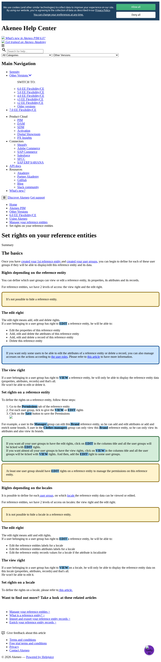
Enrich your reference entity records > (32, 622)
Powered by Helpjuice (40, 657)
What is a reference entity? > (27, 615)
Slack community (28, 187)
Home (13, 204)
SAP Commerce (27, 151)
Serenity (14, 72)
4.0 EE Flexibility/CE (30, 95)
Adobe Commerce (28, 148)
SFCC (21, 159)
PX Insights (24, 137)
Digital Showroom (28, 134)
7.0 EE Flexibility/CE (22, 110)
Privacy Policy (102, 10)
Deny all (136, 14)
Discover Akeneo (18, 197)
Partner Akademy (28, 176)
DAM (21, 123)
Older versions (26, 106)
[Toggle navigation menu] (4, 198)
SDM (20, 127)
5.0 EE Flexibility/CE (30, 92)
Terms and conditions (22, 639)
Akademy (23, 173)
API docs (15, 166)
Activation (23, 130)
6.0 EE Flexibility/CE (30, 88)
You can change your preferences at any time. (58, 14)
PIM (20, 120)
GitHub (22, 180)
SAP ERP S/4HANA (30, 162)
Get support (37, 197)
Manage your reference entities (28, 222)
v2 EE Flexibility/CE (30, 102)
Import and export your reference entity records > (39, 618)
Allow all (135, 7)
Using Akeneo (18, 218)
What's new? (17, 190)
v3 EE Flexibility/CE (30, 99)
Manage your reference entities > (29, 611)
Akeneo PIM (17, 208)
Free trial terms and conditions (28, 643)
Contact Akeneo (19, 650)
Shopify (22, 144)
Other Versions (19, 75)
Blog (20, 183)
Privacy (14, 646)
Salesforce (23, 155)
